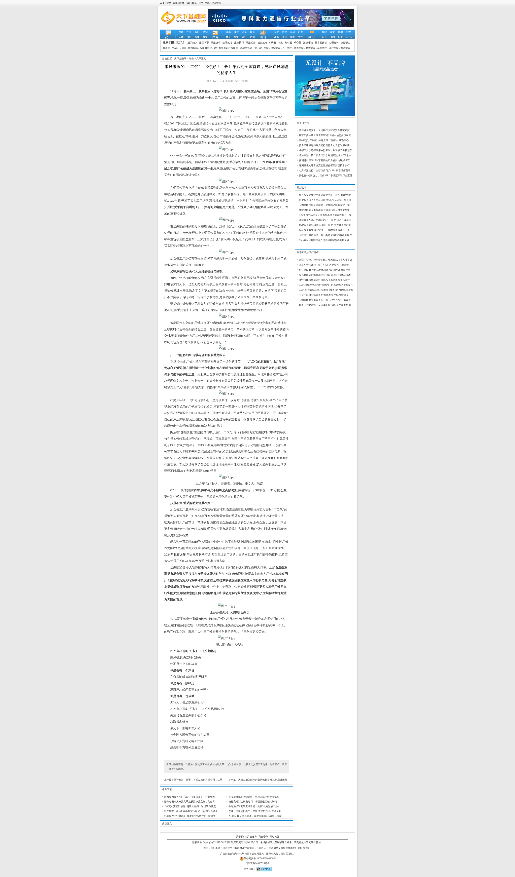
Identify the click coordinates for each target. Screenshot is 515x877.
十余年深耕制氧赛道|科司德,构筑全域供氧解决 (323, 295)
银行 (244, 37)
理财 (181, 3)
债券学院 (299, 48)
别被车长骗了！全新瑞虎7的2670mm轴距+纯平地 (325, 200)
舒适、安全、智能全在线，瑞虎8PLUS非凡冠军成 (325, 259)
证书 (276, 37)
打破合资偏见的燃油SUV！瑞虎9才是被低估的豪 (325, 225)
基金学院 (322, 48)
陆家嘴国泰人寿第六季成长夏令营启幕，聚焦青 (189, 801)
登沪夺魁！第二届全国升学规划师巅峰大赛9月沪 (325, 155)
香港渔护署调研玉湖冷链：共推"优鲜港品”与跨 (254, 806)
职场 (194, 3)
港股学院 (334, 48)
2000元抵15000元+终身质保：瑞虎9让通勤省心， (325, 140)
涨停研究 (345, 42)
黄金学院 (345, 48)
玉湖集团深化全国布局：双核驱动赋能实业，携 (324, 205)
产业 (189, 32)
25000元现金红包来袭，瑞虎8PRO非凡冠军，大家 (255, 816)
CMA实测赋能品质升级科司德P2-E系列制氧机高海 (326, 290)
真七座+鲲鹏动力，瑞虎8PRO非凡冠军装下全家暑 (325, 175)
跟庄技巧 (239, 42)
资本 (181, 32)
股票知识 (192, 42)
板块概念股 (206, 48)
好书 (300, 32)
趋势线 (166, 48)
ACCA (348, 37)
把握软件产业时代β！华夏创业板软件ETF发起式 (189, 816)
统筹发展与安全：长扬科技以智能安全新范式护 (324, 130)
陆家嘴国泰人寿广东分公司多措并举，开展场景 (189, 796)
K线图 (272, 42)
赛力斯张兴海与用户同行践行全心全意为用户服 (324, 145)
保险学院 (275, 48)
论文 (201, 3)
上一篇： (169, 779)
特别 (205, 32)
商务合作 (263, 836)
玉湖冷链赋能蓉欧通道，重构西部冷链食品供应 (254, 796)
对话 (252, 37)
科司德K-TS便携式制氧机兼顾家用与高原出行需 (324, 269)
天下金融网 (180, 58)
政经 (197, 32)
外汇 (236, 37)
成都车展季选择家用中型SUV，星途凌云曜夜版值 (325, 150)
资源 (175, 3)
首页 (162, 3)
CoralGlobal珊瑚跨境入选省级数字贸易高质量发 (324, 240)
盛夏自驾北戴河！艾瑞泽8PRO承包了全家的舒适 (325, 305)
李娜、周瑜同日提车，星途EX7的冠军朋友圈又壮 (255, 811)
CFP (340, 37)
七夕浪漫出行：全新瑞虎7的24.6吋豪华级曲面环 (324, 170)
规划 (292, 37)
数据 (205, 37)
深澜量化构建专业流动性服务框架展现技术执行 (324, 165)
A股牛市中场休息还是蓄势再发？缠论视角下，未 (325, 215)
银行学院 (264, 48)
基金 (244, 32)
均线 (280, 42)
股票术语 (204, 42)
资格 (207, 3)
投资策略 (262, 42)
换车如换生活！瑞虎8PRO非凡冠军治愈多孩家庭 (325, 135)
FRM (332, 37)
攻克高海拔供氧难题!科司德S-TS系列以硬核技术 (325, 274)
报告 (189, 37)
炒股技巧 (215, 42)
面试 (276, 32)
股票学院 (216, 3)
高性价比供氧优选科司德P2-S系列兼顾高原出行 (324, 279)
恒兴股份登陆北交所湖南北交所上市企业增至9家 (325, 195)
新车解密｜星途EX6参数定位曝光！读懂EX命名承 (191, 811)
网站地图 (274, 836)
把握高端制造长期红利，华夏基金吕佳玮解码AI (254, 801)
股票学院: (169, 42)
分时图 (288, 42)
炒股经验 (250, 42)
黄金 (228, 37)
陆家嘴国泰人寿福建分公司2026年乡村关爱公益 (324, 210)
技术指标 (193, 48)
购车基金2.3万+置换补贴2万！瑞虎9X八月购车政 (325, 220)
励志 (348, 32)
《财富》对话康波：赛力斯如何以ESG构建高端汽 (325, 235)
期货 (252, 32)
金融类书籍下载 (248, 48)
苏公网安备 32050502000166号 (260, 858)
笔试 (284, 32)
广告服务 (252, 836)
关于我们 (241, 836)
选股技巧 (227, 42)
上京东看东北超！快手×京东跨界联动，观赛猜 (324, 264)
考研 (188, 3)
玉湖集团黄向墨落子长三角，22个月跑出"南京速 (325, 300)
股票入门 (180, 42)
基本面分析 (321, 42)
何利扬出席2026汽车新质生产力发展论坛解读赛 (324, 160)
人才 (181, 37)
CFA (324, 37)
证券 (228, 32)
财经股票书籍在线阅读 (226, 48)
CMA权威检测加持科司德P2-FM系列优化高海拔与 (326, 284)
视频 (197, 37)
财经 (168, 3)
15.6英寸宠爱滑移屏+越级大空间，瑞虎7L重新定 (190, 806)
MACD (175, 48)
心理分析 (334, 42)
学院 (300, 37)
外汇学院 (287, 48)
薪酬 (292, 32)
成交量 (297, 42)
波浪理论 (308, 42)
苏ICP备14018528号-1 (257, 863)
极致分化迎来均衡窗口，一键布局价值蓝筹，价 (324, 230)
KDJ (183, 48)
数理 (324, 32)
